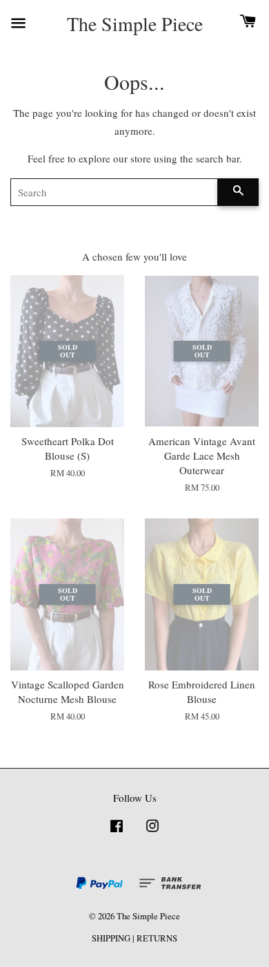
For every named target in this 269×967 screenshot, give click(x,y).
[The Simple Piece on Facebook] (116, 832)
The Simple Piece (135, 24)
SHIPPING (111, 938)
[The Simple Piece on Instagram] (152, 832)
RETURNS (157, 938)
